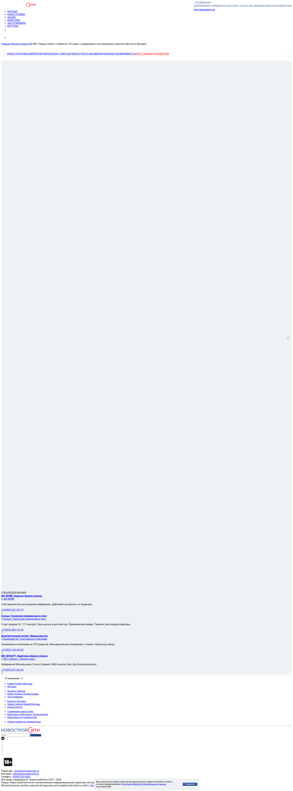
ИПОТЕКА (12, 26)
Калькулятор (14, 707)
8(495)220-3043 (21, 776)
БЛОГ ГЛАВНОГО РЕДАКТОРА (152, 53)
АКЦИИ (11, 17)
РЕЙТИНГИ (39, 53)
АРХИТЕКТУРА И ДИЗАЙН (83, 53)
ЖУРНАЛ (12, 11)
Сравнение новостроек (20, 711)
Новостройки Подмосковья (23, 694)
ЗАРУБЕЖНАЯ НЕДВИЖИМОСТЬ (116, 53)
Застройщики (15, 696)
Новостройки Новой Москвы (23, 704)
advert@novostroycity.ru (26, 773)
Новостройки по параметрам (24, 721)
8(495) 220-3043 (19, 29)
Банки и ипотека (16, 701)
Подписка (35, 735)
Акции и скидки (16, 691)
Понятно (190, 784)
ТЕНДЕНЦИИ (25, 53)
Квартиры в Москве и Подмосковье (27, 714)
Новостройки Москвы (19, 683)
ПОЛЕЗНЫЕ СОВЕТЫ (57, 53)
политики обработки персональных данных (144, 784)
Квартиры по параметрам (22, 717)
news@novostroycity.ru (26, 770)
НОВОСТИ (12, 53)
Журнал (11, 686)
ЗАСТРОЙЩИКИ (16, 23)
